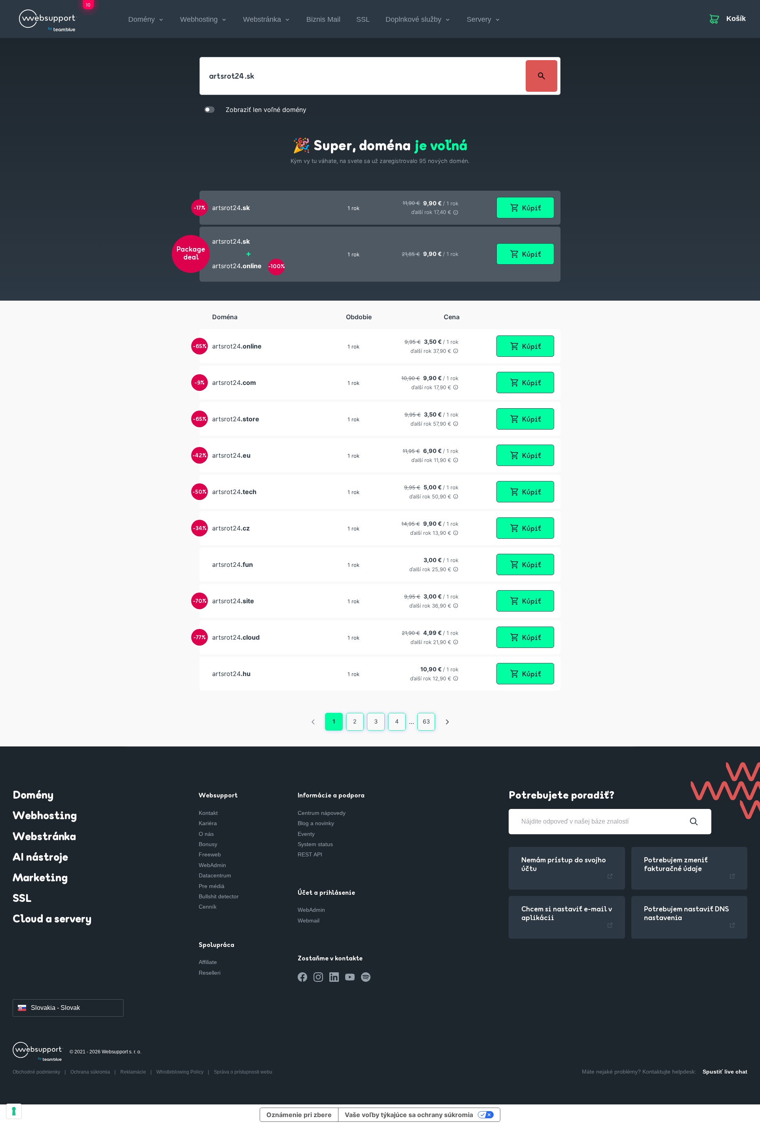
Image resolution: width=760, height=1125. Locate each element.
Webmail (308, 920)
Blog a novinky (316, 823)
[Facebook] (302, 977)
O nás (206, 834)
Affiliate (208, 962)
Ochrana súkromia (90, 1072)
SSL (363, 19)
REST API (310, 854)
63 (426, 721)
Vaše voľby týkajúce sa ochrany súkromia (409, 1115)
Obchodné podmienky (37, 1072)
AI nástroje (40, 858)
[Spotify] (365, 977)
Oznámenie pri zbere (299, 1115)
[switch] (209, 109)
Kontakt (208, 813)
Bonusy (208, 844)
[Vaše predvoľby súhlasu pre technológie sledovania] (13, 1111)
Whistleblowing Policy (180, 1072)
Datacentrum (215, 875)
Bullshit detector (219, 896)
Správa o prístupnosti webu (243, 1072)
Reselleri (209, 973)
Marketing (40, 878)
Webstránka (44, 837)
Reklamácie (133, 1072)
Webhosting (45, 816)
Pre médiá (211, 886)
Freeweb (210, 854)
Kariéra (208, 823)
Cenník (208, 906)
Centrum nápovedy (322, 813)
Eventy (306, 834)
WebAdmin (212, 865)
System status (315, 844)
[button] (380, 208)
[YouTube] (350, 977)
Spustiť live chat (725, 1071)
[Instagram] (318, 977)
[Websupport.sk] (48, 17)
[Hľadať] (694, 821)
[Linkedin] (334, 977)
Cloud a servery (52, 920)
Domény (33, 796)
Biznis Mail (323, 19)
